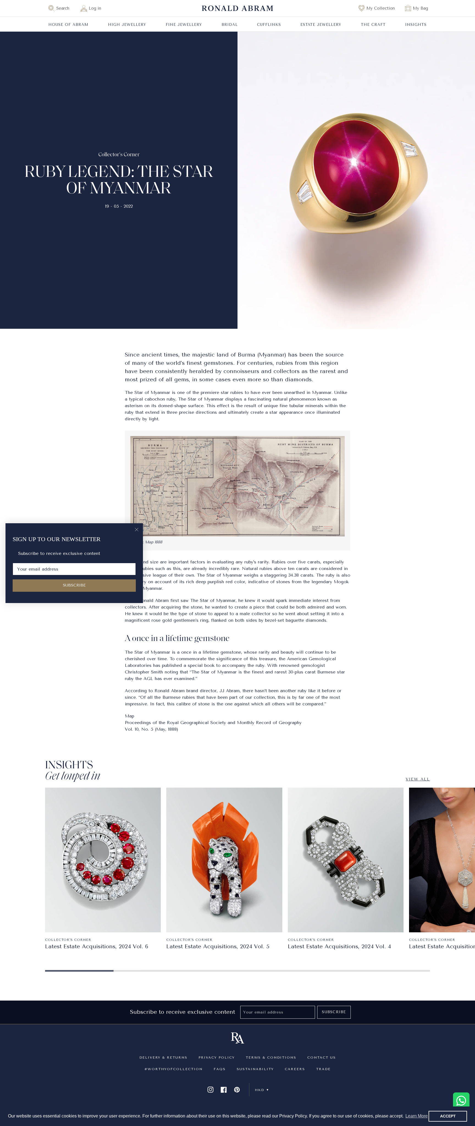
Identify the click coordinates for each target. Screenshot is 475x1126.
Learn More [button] (416, 1116)
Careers (295, 1069)
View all (418, 779)
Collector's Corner (118, 155)
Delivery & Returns (163, 1057)
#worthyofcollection (173, 1069)
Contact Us (321, 1057)
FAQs (220, 1069)
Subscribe (334, 1012)
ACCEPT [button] (448, 1116)
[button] (61, 8)
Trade (323, 1069)
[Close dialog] (136, 529)
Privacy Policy (216, 1057)
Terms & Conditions (271, 1057)
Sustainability (255, 1069)
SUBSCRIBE (74, 585)
